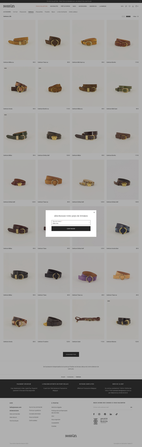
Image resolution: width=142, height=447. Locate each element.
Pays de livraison (57, 221)
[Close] (94, 212)
